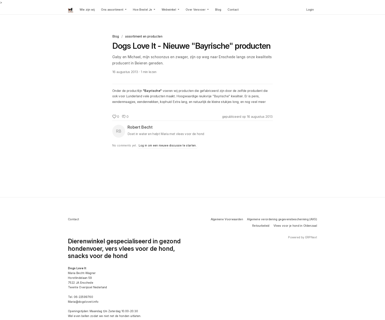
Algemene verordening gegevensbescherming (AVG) (282, 219)
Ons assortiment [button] (112, 9)
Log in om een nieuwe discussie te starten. (167, 145)
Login (310, 9)
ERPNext (311, 237)
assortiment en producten (143, 36)
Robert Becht (140, 127)
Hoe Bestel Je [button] (143, 9)
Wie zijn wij (87, 9)
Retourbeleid (261, 225)
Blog (218, 9)
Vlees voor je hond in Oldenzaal (295, 225)
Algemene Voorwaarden (227, 219)
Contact (233, 9)
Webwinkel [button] (169, 9)
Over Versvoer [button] (196, 9)
